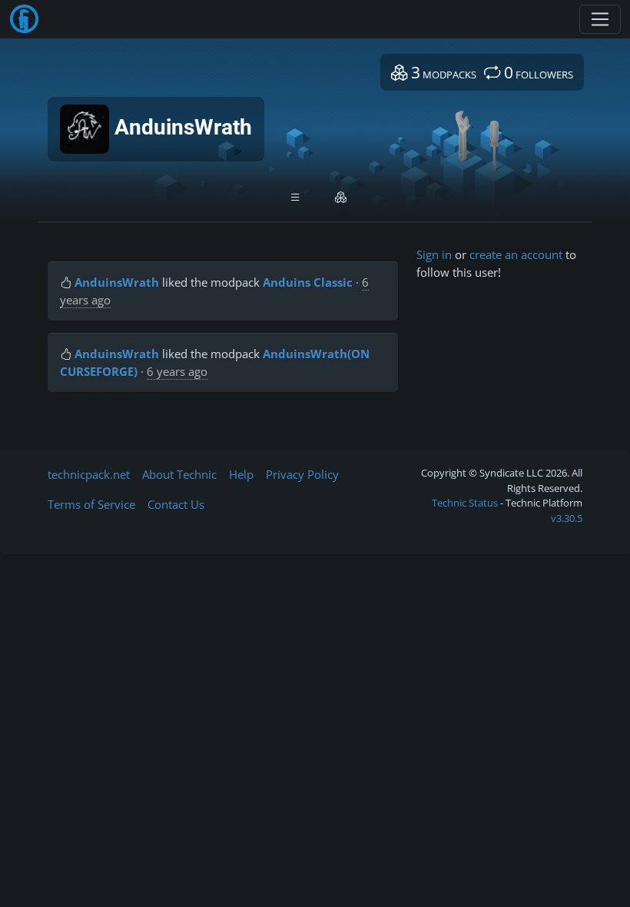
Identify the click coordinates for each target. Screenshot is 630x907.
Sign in (434, 254)
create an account (515, 254)
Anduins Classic (308, 282)
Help (241, 474)
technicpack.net (89, 474)
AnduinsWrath (117, 282)
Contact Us (176, 504)
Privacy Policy (302, 474)
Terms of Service (91, 504)
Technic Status (465, 503)
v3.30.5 (566, 518)
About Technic (179, 474)
